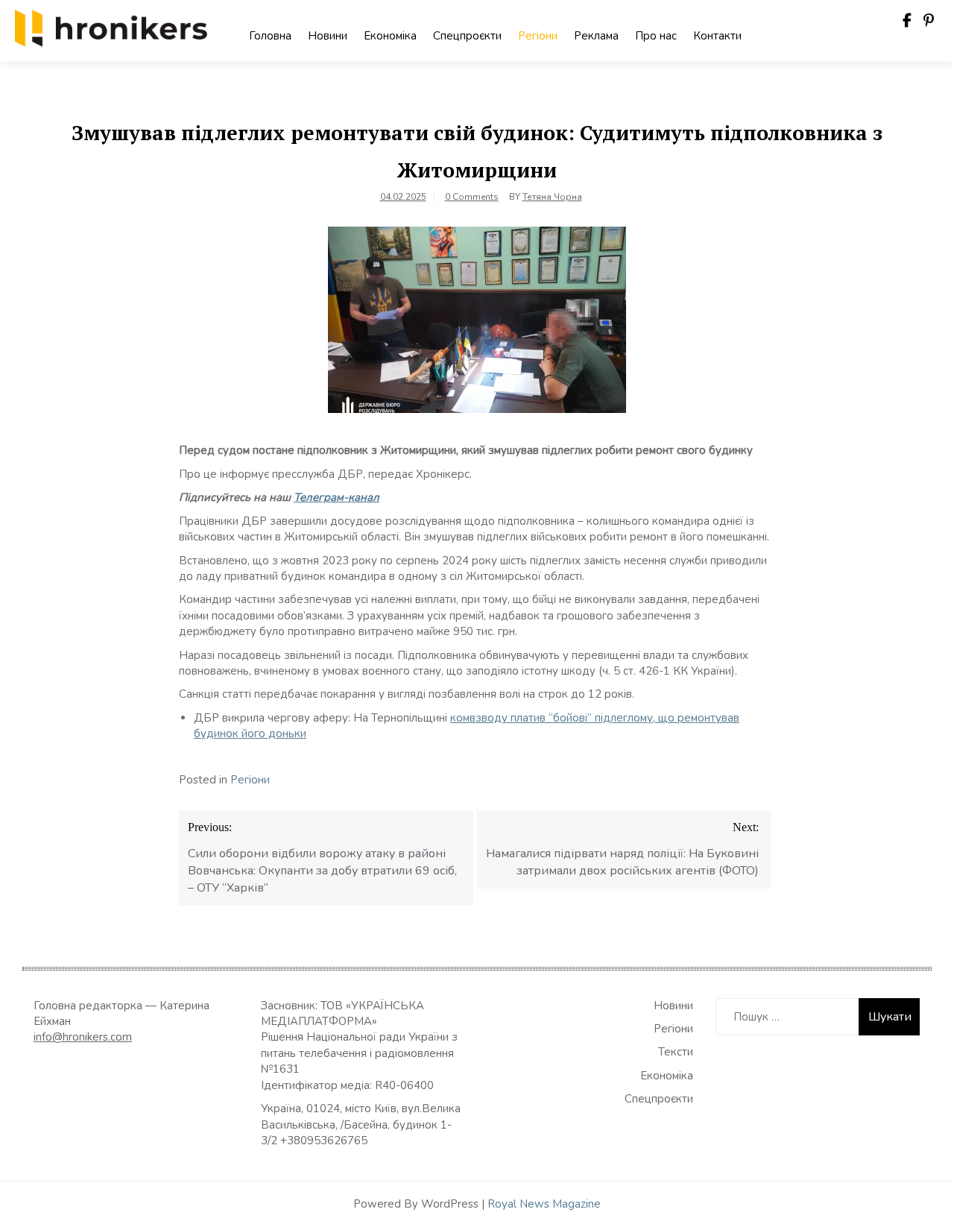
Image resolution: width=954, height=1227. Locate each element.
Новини (327, 35)
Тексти (675, 1051)
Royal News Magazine (544, 1203)
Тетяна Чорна (552, 197)
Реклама (596, 35)
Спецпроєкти (467, 35)
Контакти (717, 35)
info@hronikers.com (83, 1036)
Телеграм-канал (336, 497)
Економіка (390, 35)
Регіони (537, 35)
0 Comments (472, 197)
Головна (270, 35)
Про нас (656, 35)
